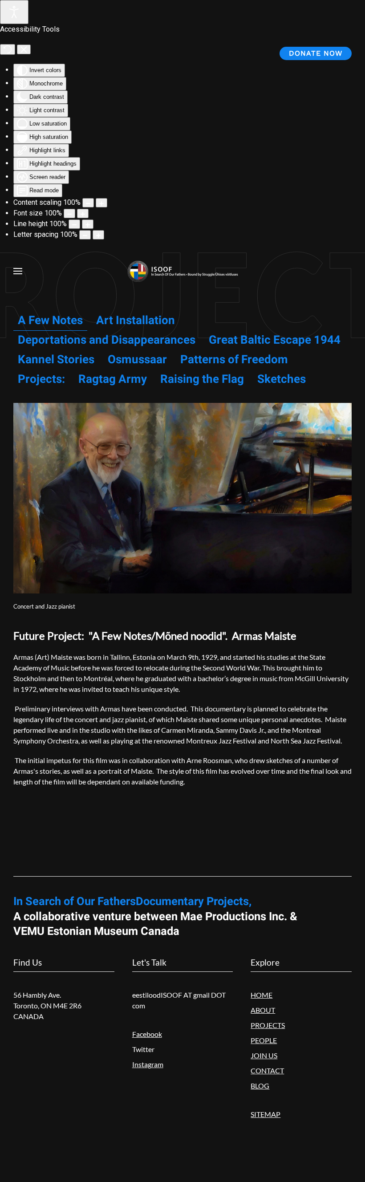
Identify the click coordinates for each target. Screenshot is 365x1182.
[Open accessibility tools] (14, 12)
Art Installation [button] (135, 320)
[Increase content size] (101, 202)
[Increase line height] (87, 224)
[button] (17, 271)
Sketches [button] (281, 379)
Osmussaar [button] (137, 359)
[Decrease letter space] (85, 235)
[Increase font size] (83, 213)
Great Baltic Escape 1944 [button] (275, 340)
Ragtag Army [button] (112, 379)
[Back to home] (182, 271)
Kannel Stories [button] (56, 359)
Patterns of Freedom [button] (234, 359)
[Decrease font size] (69, 213)
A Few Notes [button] (50, 320)
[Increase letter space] (98, 235)
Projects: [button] (41, 379)
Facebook (147, 1034)
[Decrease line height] (74, 224)
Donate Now (315, 53)
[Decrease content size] (88, 202)
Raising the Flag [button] (202, 379)
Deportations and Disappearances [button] (106, 340)
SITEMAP (265, 1114)
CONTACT (267, 1070)
